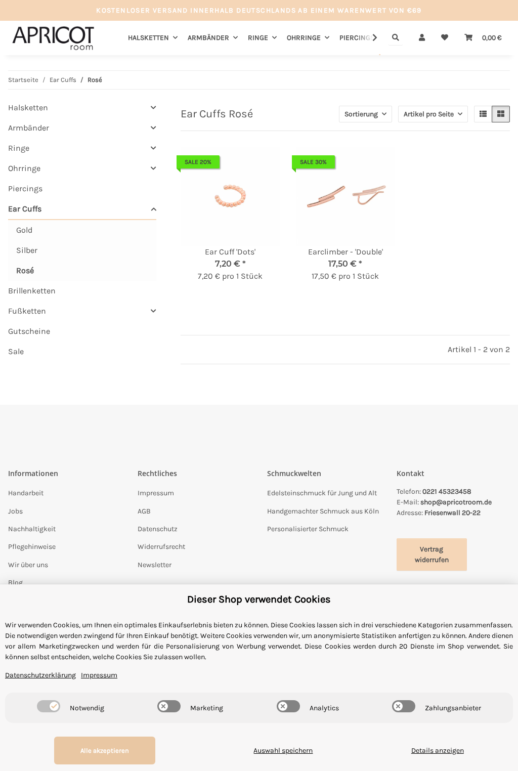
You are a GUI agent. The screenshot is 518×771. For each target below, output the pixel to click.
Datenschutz (158, 529)
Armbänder (28, 128)
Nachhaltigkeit (32, 529)
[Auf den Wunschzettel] (262, 164)
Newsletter (154, 565)
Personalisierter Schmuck (308, 529)
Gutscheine (29, 331)
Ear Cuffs (24, 208)
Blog (15, 582)
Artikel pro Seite (429, 114)
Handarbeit (26, 493)
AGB (144, 511)
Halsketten (28, 107)
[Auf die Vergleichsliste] (236, 164)
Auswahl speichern (283, 750)
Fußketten (27, 311)
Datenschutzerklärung (40, 675)
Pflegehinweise (32, 546)
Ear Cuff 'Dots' (230, 251)
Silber (26, 250)
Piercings (25, 188)
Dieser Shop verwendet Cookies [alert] (259, 599)
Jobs (15, 511)
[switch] (48, 706)
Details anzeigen (437, 750)
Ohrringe (24, 168)
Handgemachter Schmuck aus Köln (323, 511)
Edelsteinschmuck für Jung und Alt (322, 493)
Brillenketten (32, 290)
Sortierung (361, 114)
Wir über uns (28, 565)
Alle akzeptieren (104, 750)
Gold (24, 230)
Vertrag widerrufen (432, 554)
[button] (422, 37)
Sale (16, 351)
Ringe (18, 148)
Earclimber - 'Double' (345, 251)
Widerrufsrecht (161, 546)
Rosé (25, 270)
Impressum (156, 493)
